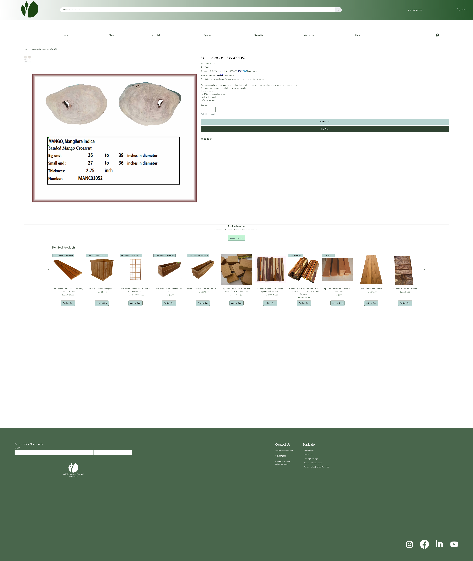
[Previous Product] (48, 269)
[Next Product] (424, 269)
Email (17, 448)
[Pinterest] (208, 139)
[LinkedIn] (439, 544)
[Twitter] (211, 139)
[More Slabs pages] (200, 35)
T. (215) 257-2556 (415, 10)
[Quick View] (236, 269)
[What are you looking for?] (338, 9)
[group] (236, 280)
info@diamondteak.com (284, 450)
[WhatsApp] (202, 139)
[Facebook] (205, 139)
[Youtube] (454, 544)
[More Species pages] (250, 35)
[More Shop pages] (152, 35)
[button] (462, 9)
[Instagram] (409, 544)
